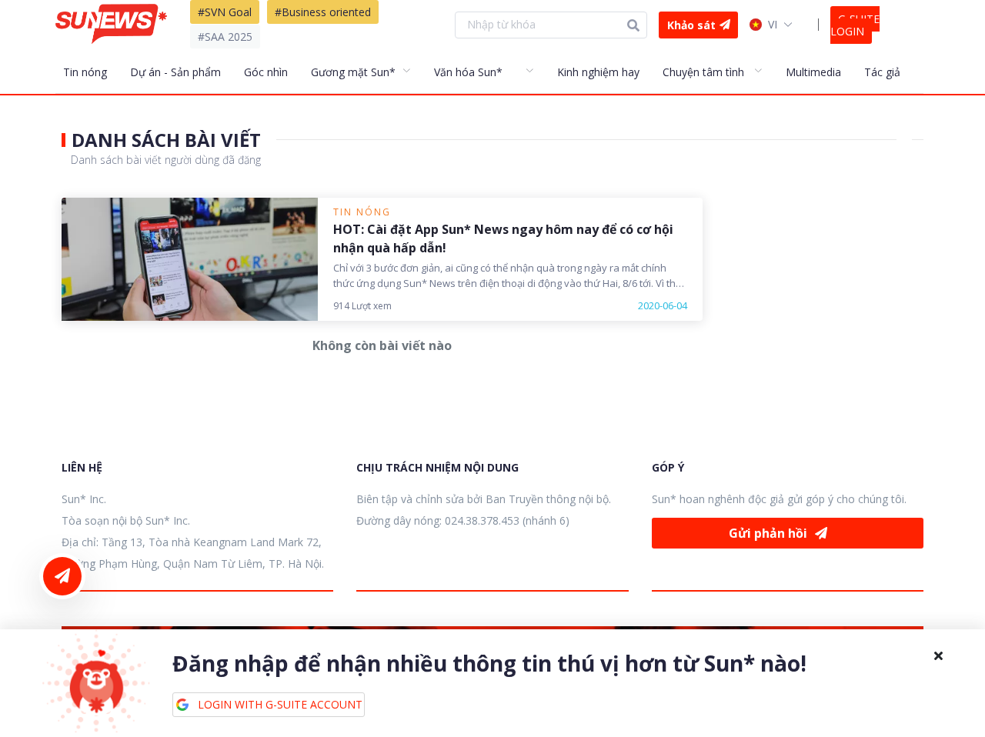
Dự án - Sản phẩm (175, 72)
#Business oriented (323, 12)
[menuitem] (92, 71)
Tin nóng (85, 72)
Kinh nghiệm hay (598, 72)
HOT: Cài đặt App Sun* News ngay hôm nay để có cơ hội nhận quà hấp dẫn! (503, 238)
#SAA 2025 (225, 36)
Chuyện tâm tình (703, 72)
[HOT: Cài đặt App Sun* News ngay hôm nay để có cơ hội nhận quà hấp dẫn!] (190, 259)
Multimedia (813, 72)
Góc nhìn (266, 72)
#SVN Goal (225, 12)
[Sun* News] (111, 24)
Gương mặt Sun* (353, 72)
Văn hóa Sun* (468, 72)
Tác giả (882, 72)
